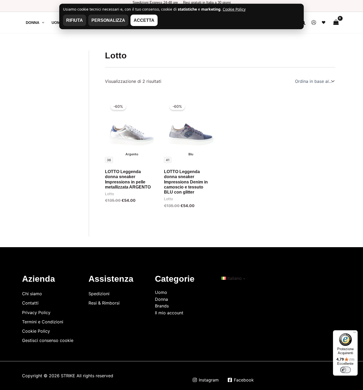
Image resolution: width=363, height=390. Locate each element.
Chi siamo (32, 293)
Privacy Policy (36, 312)
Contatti (30, 303)
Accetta (144, 20)
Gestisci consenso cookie (47, 340)
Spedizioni (98, 293)
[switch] (345, 370)
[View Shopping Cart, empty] (336, 22)
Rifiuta (74, 20)
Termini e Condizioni (42, 321)
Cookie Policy (36, 331)
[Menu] (354, 333)
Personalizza (108, 20)
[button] (41, 22)
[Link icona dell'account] (313, 22)
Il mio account (169, 312)
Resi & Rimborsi (104, 303)
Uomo (161, 292)
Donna (161, 299)
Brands (162, 305)
